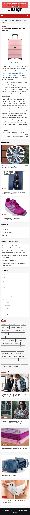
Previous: (13, 131)
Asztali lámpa (11, 324)
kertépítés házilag (6, 346)
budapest (13, 327)
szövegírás (22, 359)
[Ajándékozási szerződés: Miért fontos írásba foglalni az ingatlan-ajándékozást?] (15, 383)
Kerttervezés (5, 302)
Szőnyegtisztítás (6, 363)
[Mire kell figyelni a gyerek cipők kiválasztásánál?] (15, 206)
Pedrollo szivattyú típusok (9, 260)
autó (18, 324)
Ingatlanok (5, 281)
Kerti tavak (5, 308)
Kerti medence (6, 305)
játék (3, 337)
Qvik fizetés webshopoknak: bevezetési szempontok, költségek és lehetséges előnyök (14, 251)
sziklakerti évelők (6, 359)
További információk (19, 5)
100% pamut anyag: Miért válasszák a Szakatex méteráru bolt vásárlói (14, 256)
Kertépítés (5, 229)
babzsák (23, 324)
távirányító (24, 363)
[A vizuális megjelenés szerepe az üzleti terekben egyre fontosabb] (15, 180)
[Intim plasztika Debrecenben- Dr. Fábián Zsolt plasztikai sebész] (15, 489)
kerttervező (19, 340)
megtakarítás (12, 350)
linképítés (4, 350)
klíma (14, 346)
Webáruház (5, 444)
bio (8, 327)
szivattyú (15, 359)
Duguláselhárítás (6, 330)
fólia (23, 330)
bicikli (3, 327)
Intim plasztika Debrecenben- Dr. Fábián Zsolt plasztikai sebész (14, 264)
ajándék (4, 324)
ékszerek (16, 366)
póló (10, 356)
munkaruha (20, 350)
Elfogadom (15, 6)
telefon (14, 363)
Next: (17, 135)
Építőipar (4, 278)
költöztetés (21, 346)
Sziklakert (4, 235)
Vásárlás (4, 26)
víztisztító (4, 366)
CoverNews (20, 510)
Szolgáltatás (5, 287)
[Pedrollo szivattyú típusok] (15, 464)
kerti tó (4, 340)
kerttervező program (7, 343)
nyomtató (4, 356)
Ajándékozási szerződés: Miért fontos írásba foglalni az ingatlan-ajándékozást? (13, 246)
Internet (4, 284)
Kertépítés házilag (7, 232)
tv (18, 363)
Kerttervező (5, 314)
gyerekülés (4, 333)
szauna (15, 356)
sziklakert (21, 356)
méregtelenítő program (7, 353)
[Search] (27, 16)
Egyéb (3, 275)
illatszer (11, 333)
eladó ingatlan (16, 330)
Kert (3, 311)
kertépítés (17, 343)
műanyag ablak (19, 353)
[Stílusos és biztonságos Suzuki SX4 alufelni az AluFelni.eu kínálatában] (15, 154)
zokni (10, 366)
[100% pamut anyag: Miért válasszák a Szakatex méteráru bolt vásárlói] (15, 437)
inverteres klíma (20, 333)
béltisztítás (20, 327)
